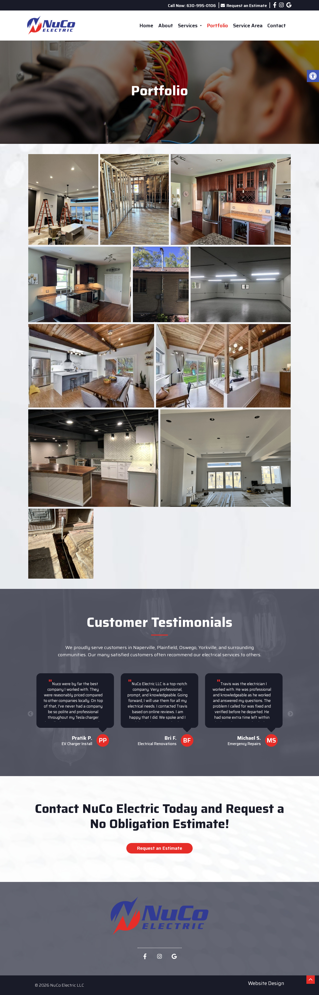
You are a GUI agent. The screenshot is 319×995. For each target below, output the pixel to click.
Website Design (266, 983)
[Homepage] (51, 38)
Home (146, 25)
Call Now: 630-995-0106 (192, 5)
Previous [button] (29, 713)
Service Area (247, 25)
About (165, 25)
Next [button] (289, 713)
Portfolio (217, 25)
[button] (313, 76)
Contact (276, 25)
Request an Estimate (247, 5)
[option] (75, 713)
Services (188, 25)
